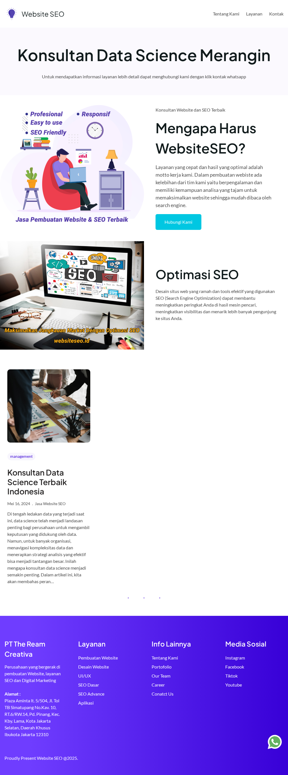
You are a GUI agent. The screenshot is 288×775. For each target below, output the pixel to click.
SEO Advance (91, 693)
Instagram (235, 657)
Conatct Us (163, 693)
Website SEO (43, 14)
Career (158, 684)
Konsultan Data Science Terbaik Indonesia (37, 482)
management (21, 456)
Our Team (161, 675)
